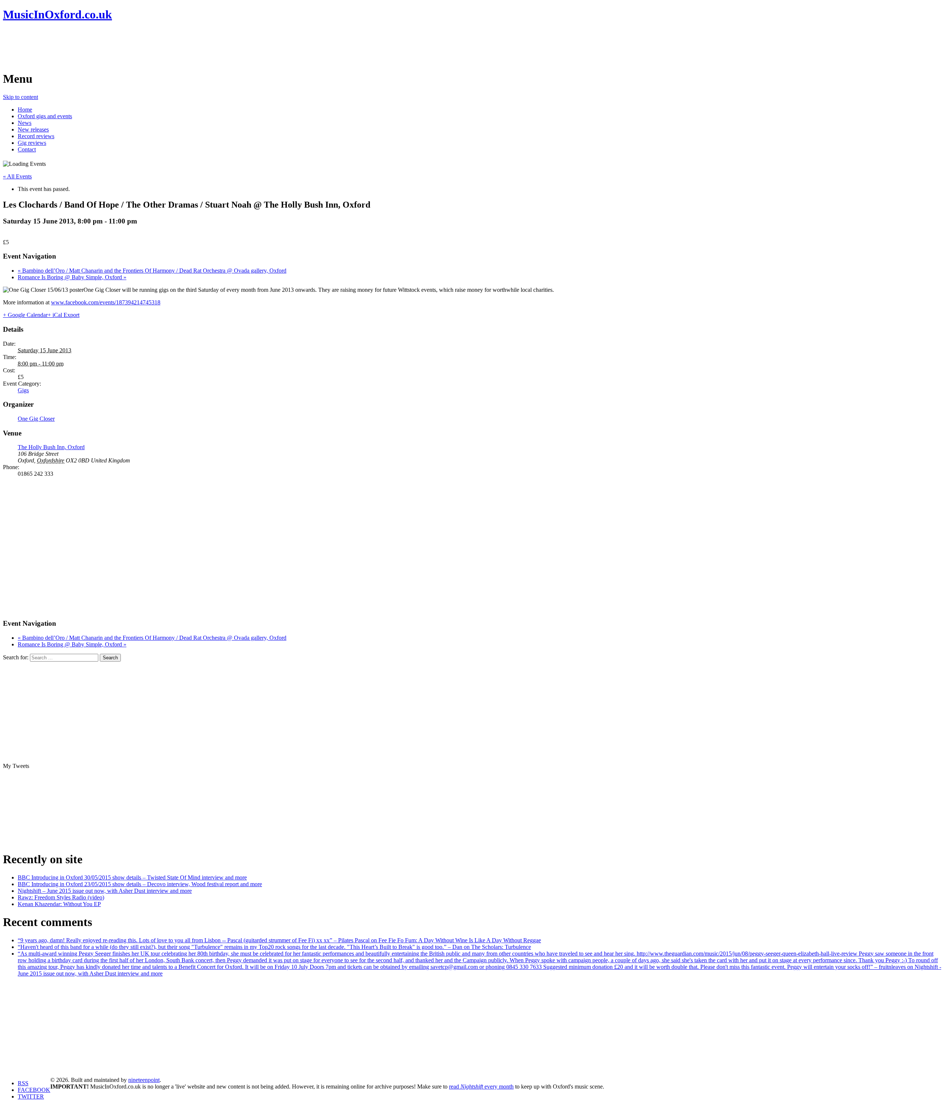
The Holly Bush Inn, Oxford (51, 447)
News (24, 123)
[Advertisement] (137, 46)
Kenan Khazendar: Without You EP (59, 904)
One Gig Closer (36, 419)
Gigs (23, 390)
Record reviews (36, 136)
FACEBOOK (34, 1090)
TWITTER (31, 1096)
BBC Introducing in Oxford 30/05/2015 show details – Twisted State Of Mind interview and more (132, 877)
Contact (27, 149)
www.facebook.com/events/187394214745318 (105, 302)
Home (25, 109)
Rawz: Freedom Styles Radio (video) (61, 897)
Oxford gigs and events (45, 116)
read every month (481, 1086)
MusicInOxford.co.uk (57, 14)
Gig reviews (32, 143)
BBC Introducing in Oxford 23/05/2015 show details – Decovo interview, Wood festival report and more (140, 884)
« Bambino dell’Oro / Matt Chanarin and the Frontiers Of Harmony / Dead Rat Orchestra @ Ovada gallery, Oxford (152, 270)
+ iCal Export (63, 315)
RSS (23, 1083)
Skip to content (20, 97)
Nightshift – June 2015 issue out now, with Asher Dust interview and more (105, 891)
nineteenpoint (144, 1080)
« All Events (17, 176)
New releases (33, 129)
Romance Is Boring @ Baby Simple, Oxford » (72, 277)
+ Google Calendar (25, 315)
